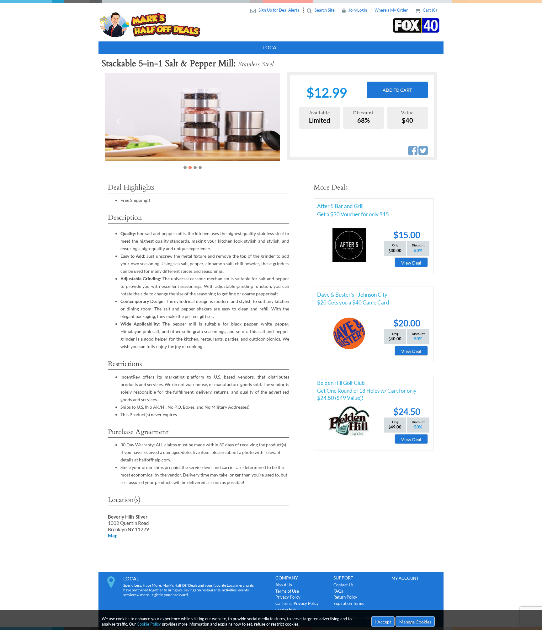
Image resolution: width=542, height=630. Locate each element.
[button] (118, 121)
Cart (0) (429, 10)
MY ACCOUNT (405, 578)
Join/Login (358, 10)
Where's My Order (392, 10)
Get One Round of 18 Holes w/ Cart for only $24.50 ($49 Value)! (367, 391)
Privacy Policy (287, 597)
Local (271, 47)
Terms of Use (287, 591)
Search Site (325, 10)
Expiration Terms (348, 603)
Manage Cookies (415, 621)
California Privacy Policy (297, 603)
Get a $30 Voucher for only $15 (353, 214)
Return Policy (345, 597)
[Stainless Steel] (227, 116)
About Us (283, 584)
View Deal (411, 262)
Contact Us (343, 584)
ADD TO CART (397, 90)
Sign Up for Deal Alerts (279, 10)
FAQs (338, 591)
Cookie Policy (149, 624)
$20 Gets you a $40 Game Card (353, 302)
